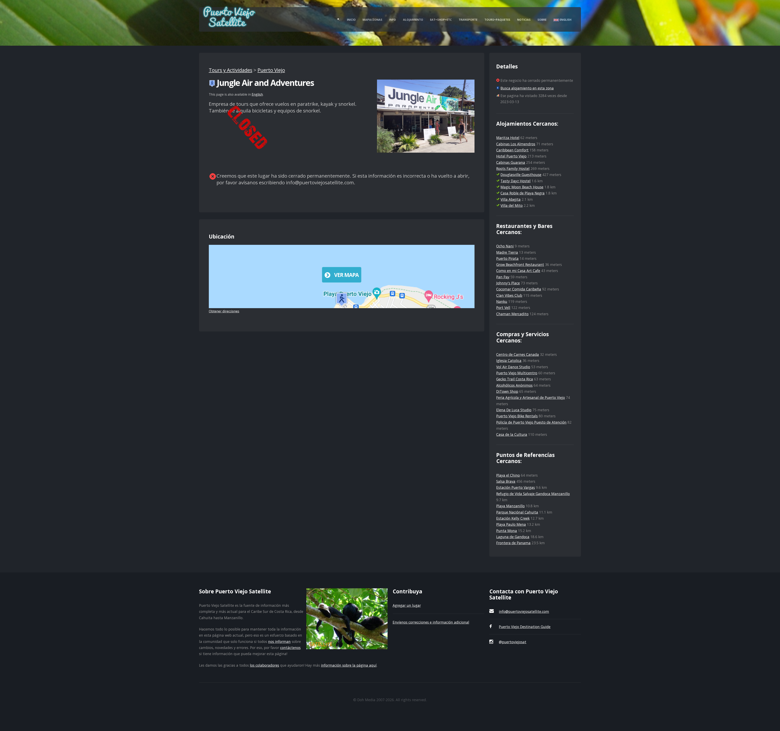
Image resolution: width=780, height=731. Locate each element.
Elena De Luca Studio (513, 409)
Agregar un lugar (407, 605)
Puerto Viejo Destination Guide (524, 626)
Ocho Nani (505, 246)
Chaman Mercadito (512, 313)
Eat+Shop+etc (441, 20)
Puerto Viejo (271, 70)
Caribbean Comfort (512, 150)
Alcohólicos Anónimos (514, 385)
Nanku (501, 301)
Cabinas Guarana (510, 162)
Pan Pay (502, 276)
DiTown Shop (507, 391)
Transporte (468, 20)
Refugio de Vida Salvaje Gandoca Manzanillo (533, 493)
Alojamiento (413, 20)
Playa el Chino (508, 475)
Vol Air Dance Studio (513, 366)
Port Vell (503, 307)
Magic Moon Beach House (521, 187)
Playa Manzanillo (510, 505)
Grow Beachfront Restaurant (520, 264)
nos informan (279, 641)
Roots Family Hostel (513, 168)
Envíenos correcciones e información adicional (431, 622)
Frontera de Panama (513, 542)
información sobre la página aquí (349, 665)
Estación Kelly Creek (513, 518)
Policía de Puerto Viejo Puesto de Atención (531, 422)
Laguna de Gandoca (512, 536)
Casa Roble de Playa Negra (522, 193)
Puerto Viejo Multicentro (516, 372)
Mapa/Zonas (372, 20)
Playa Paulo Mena (511, 524)
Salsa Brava (505, 481)
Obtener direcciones (224, 311)
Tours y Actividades (230, 70)
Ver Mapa (346, 275)
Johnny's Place (508, 283)
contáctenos (290, 647)
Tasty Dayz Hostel (515, 180)
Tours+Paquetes (497, 20)
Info (392, 20)
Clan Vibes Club (509, 295)
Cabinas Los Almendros (515, 143)
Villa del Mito (511, 205)
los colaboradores (264, 665)
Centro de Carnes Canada (517, 354)
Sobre (541, 20)
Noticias (524, 20)
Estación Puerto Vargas (515, 487)
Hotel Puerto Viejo (511, 156)
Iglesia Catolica (508, 360)
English (565, 20)
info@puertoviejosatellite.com (524, 611)
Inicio (351, 20)
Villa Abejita (510, 199)
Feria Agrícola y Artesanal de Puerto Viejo (530, 397)
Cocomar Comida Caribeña (518, 289)
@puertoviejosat (512, 641)
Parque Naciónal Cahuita (517, 512)
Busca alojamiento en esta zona (527, 88)
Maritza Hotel (507, 137)
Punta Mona (506, 530)
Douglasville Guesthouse (520, 174)
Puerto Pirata (507, 258)
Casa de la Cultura (511, 434)
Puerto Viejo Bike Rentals (517, 416)
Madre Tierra (507, 252)
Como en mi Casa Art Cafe (518, 270)
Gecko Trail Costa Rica (514, 379)
